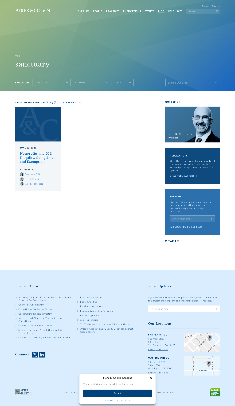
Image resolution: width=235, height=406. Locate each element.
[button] (150, 377)
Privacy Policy (123, 400)
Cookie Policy (109, 400)
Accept (117, 393)
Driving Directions (158, 349)
